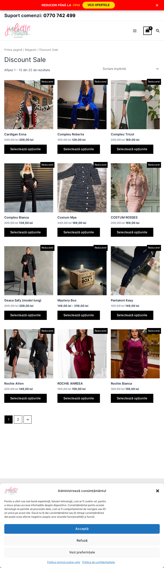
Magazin (31, 49)
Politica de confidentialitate (98, 562)
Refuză (82, 540)
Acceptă (82, 529)
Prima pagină (13, 49)
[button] (157, 491)
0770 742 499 (59, 15)
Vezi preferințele (82, 552)
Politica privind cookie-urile (63, 562)
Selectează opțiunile (25, 149)
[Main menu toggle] (134, 30)
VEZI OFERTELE (99, 5)
